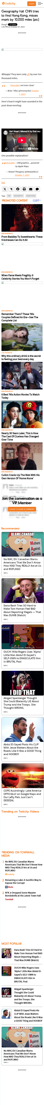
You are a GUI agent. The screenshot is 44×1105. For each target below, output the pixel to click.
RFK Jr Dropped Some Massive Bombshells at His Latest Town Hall (23, 894)
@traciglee (15, 85)
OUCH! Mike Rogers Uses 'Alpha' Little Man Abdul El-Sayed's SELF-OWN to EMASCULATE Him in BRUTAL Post (27, 975)
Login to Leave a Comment (22, 509)
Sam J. (6, 573)
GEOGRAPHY (18, 196)
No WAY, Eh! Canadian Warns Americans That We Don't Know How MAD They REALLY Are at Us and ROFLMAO (23, 866)
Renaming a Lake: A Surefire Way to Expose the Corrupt (23, 881)
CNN (9, 196)
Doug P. (4, 25)
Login (31, 3)
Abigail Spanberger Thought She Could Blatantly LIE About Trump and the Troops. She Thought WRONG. (27, 996)
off (28, 74)
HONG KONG (30, 196)
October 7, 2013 (22, 175)
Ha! (3, 182)
